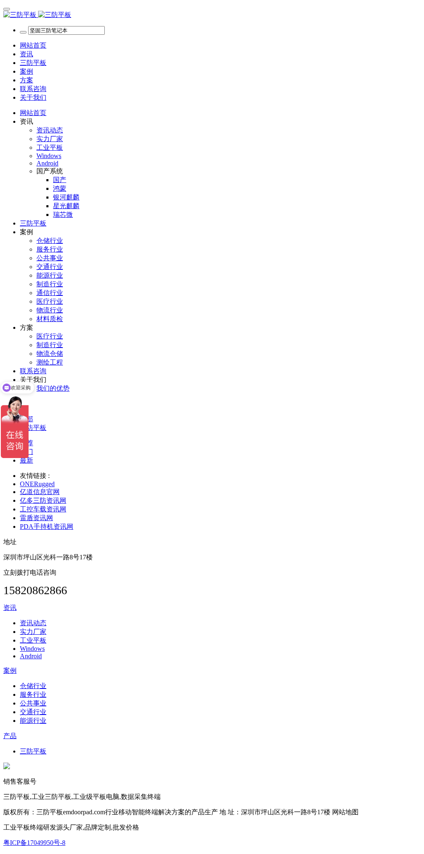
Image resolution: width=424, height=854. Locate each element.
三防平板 (33, 427)
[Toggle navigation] (6, 9)
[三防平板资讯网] (212, 15)
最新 (26, 460)
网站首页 (33, 45)
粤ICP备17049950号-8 (34, 842)
